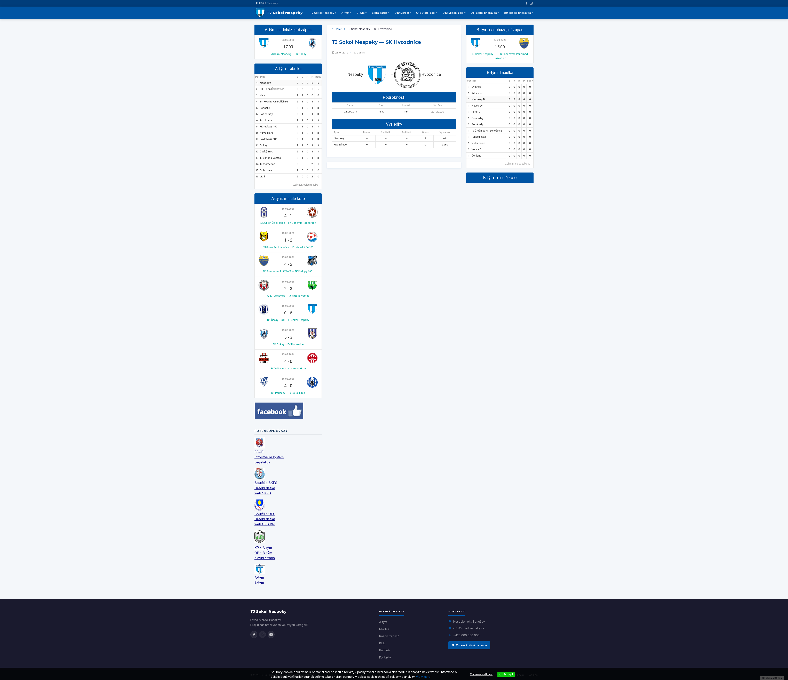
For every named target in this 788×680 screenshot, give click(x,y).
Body (318, 76)
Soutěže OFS (264, 514)
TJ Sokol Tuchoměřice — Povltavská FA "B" (288, 247)
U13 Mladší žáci (453, 12)
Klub (382, 643)
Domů (338, 29)
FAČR (258, 452)
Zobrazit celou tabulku (305, 184)
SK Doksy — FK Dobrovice (288, 344)
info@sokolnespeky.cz (468, 628)
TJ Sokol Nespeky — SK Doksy (288, 54)
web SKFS (262, 493)
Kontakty (385, 657)
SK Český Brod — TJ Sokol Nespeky (288, 319)
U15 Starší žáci (425, 12)
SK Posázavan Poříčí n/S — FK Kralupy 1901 (288, 271)
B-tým (361, 12)
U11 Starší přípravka (484, 12)
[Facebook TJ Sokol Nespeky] (253, 634)
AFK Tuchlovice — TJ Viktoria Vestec (288, 295)
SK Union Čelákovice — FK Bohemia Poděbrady (288, 222)
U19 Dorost (402, 12)
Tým (262, 76)
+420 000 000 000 (466, 635)
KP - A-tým (263, 548)
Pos (257, 76)
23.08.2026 (500, 40)
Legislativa (262, 462)
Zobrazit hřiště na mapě (471, 645)
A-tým (345, 12)
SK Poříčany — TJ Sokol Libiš (288, 392)
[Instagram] (531, 3)
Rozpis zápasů (389, 636)
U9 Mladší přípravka (517, 12)
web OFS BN (264, 524)
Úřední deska (264, 488)
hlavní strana (264, 558)
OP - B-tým (263, 553)
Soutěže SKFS (265, 483)
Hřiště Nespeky (268, 3)
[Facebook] (526, 3)
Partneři (384, 650)
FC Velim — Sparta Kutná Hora (288, 368)
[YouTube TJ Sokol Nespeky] (271, 634)
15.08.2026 (288, 208)
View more (423, 676)
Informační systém (269, 457)
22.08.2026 (288, 40)
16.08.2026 (288, 378)
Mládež (384, 629)
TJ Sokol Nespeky (322, 12)
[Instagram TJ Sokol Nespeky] (262, 634)
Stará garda (379, 12)
